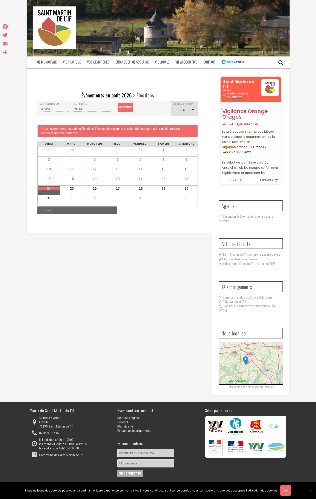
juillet (46, 210)
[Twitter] (5, 35)
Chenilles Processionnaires (240, 259)
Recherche (80, 104)
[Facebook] (5, 26)
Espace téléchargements (134, 430)
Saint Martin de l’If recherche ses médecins (251, 254)
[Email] (5, 43)
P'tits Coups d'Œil (234, 301)
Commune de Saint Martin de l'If (61, 455)
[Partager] (5, 52)
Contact (209, 62)
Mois (182, 110)
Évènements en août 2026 (106, 95)
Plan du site (125, 426)
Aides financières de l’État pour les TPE (248, 263)
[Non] (310, 490)
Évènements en (49, 104)
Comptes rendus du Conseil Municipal (247, 297)
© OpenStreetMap (262, 386)
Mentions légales (128, 418)
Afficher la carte (238, 386)
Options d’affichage (185, 104)
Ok (286, 490)
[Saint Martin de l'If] (54, 27)
